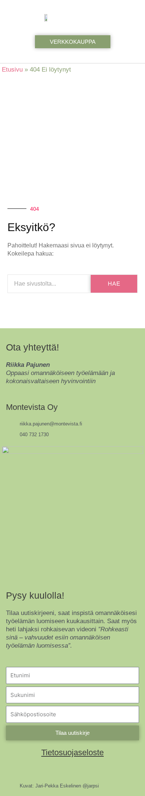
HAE (114, 283)
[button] (129, 17)
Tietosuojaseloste (72, 752)
